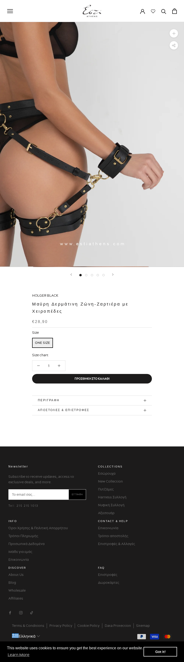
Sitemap (143, 625)
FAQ (101, 567)
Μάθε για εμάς (20, 552)
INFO (12, 521)
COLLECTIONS (110, 466)
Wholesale (17, 590)
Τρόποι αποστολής (113, 536)
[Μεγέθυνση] (174, 33)
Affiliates (15, 598)
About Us (16, 575)
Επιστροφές (107, 575)
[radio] (42, 343)
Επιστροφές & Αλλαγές (116, 544)
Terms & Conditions (28, 625)
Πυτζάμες (106, 489)
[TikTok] (31, 612)
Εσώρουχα (106, 473)
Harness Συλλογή (112, 497)
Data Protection (118, 625)
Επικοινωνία (18, 559)
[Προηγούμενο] (71, 274)
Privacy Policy (60, 625)
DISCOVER (17, 567)
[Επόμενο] (113, 274)
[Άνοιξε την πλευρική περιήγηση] (10, 11)
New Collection (110, 481)
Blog (12, 582)
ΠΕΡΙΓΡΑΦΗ (49, 400)
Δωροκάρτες (108, 582)
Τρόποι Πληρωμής (23, 536)
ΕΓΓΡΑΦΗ (77, 494)
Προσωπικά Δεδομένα (26, 544)
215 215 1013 (28, 505)
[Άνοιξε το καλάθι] (174, 11)
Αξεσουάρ (106, 513)
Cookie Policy (88, 625)
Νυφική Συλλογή (111, 505)
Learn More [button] (18, 654)
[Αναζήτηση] (163, 11)
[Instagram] (21, 612)
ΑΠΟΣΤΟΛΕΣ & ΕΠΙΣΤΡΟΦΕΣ (63, 410)
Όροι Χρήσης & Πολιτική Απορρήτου (38, 528)
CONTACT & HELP (113, 521)
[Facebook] (10, 612)
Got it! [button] (160, 652)
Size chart (40, 355)
